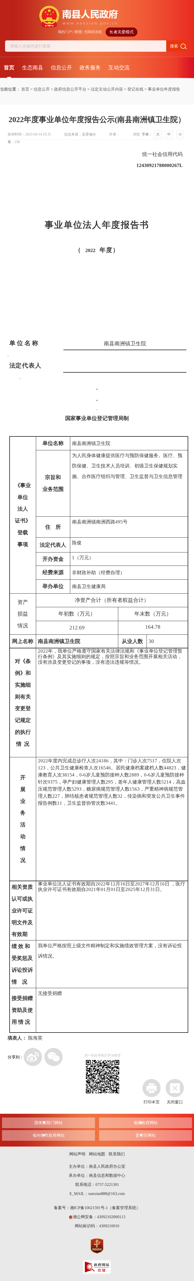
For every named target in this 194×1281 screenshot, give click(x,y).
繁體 (78, 32)
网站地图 (97, 1154)
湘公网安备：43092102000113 (99, 1217)
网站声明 (77, 1154)
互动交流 (119, 68)
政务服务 (90, 68)
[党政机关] (97, 1245)
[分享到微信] (53, 1057)
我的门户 (65, 32)
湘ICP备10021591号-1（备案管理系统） (105, 1208)
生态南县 (32, 68)
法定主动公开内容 (107, 89)
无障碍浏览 (93, 32)
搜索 (174, 46)
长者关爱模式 (121, 32)
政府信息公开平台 (70, 89)
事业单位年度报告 (164, 89)
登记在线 (135, 89)
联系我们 (117, 1154)
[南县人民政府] (97, 16)
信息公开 (61, 68)
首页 (9, 68)
